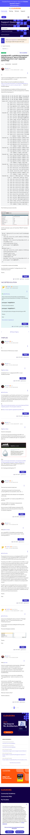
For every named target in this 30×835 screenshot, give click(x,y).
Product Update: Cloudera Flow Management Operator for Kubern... (14, 755)
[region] (14, 818)
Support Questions (6, 46)
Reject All (10, 831)
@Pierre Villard (5, 370)
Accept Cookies (19, 831)
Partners (17, 11)
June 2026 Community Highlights (8, 747)
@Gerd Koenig (6, 293)
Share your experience (12, 39)
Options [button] (4, 48)
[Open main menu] (28, 17)
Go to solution (23, 52)
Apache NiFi (14, 64)
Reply (25, 276)
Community (4, 11)
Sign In (4, 17)
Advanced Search (5, 34)
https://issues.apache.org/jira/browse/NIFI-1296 (13, 409)
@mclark (5, 662)
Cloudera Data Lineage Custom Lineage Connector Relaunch (14, 750)
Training (11, 11)
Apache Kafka (8, 64)
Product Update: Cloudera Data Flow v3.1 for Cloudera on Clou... (15, 759)
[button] (27, 72)
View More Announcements (15, 762)
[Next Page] (18, 708)
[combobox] (15, 31)
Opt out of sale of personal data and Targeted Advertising (14, 828)
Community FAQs (6, 796)
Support (23, 11)
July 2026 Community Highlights (8, 743)
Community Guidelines (8, 793)
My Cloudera (5, 799)
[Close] (26, 804)
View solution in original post (8, 319)
